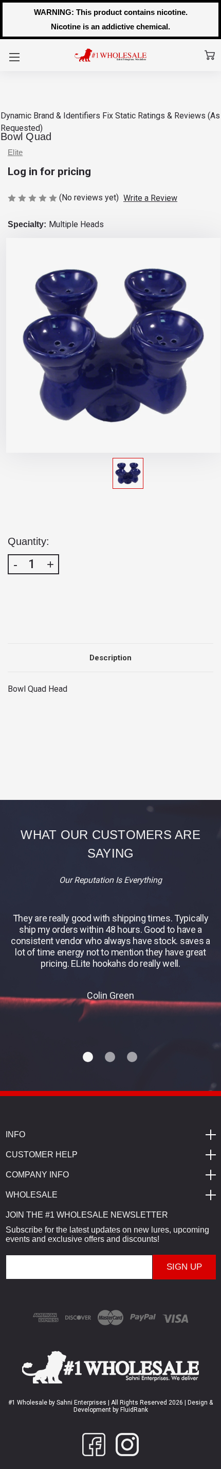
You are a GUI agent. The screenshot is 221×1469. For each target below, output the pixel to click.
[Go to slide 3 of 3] (132, 1057)
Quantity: (28, 541)
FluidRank (133, 1409)
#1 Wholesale (27, 1402)
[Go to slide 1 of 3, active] (88, 1057)
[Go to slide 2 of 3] (110, 1057)
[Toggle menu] (14, 57)
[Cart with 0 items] (210, 55)
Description (110, 657)
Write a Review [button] (150, 198)
